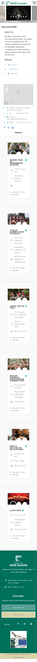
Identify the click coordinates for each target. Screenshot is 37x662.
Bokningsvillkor (18, 657)
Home (6, 22)
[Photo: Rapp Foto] (18, 13)
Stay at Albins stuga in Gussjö (17, 232)
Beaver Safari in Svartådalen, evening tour (17, 378)
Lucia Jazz (15, 510)
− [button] (6, 90)
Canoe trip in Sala (17, 307)
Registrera (18, 614)
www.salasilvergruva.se (24, 122)
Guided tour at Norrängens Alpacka (16, 162)
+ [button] (6, 87)
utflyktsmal (14, 22)
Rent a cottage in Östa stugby (17, 448)
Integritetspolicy (6, 619)
